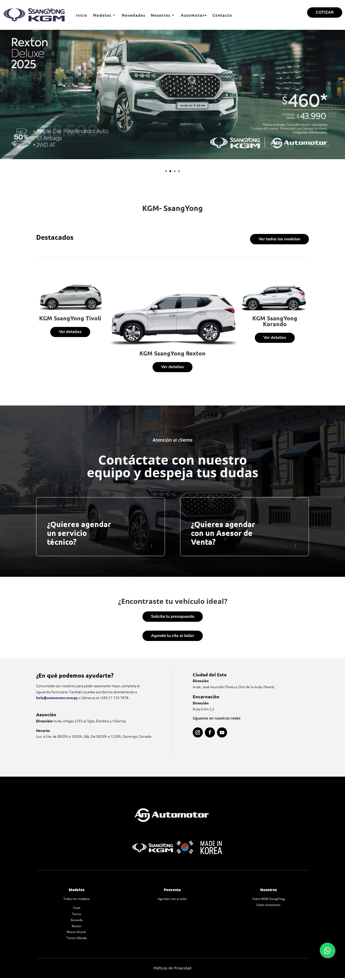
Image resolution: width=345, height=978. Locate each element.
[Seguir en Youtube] (222, 732)
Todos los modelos (76, 899)
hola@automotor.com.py (57, 697)
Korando (77, 920)
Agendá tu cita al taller (172, 635)
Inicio (81, 15)
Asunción (46, 714)
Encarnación (206, 696)
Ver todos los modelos (279, 239)
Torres (76, 914)
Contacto (222, 15)
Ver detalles (70, 332)
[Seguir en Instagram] (198, 732)
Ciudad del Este (210, 674)
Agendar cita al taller (172, 899)
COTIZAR (325, 12)
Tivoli (76, 908)
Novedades (133, 15)
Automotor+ (194, 15)
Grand (81, 932)
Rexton (76, 926)
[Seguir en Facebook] (210, 732)
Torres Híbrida (76, 938)
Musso (72, 932)
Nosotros (160, 15)
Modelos (102, 15)
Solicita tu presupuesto (172, 616)
